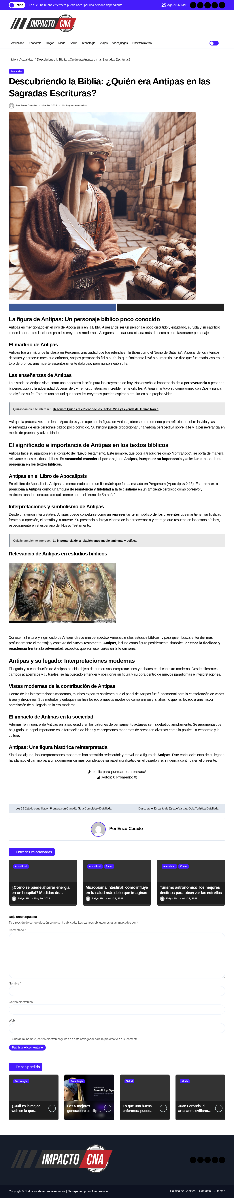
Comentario (17, 930)
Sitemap (219, 1190)
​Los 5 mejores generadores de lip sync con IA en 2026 (83, 1110)
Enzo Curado (130, 828)
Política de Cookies (182, 1190)
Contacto (205, 1190)
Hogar (50, 43)
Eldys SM (23, 898)
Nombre (15, 983)
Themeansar (100, 1191)
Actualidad (17, 43)
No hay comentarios (74, 105)
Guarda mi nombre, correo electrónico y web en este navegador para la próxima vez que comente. (75, 1039)
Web (12, 1020)
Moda (61, 43)
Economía (35, 43)
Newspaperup (77, 1191)
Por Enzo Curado (26, 105)
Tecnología (88, 43)
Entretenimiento (142, 43)
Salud (73, 43)
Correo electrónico (22, 1002)
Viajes (103, 43)
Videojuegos (120, 43)
